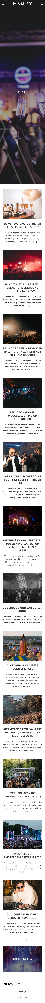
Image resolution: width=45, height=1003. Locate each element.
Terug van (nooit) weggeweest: (22, 415)
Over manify (22, 997)
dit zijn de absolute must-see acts (22, 732)
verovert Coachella (22, 916)
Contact (22, 992)
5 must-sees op (22, 855)
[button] (3, 4)
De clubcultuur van (22, 609)
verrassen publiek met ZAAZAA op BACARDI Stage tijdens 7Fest (22, 545)
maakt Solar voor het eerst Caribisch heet (22, 479)
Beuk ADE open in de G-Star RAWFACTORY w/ (22, 351)
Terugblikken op (22, 795)
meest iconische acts (22, 667)
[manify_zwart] (22, 3)
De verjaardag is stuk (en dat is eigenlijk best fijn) (22, 225)
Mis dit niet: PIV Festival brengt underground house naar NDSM (22, 287)
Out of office (22, 959)
